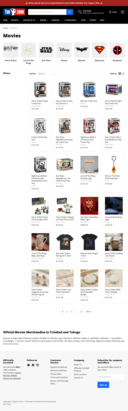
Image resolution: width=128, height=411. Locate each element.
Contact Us (78, 378)
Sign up (103, 384)
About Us (78, 364)
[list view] (123, 73)
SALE (102, 20)
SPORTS (14, 20)
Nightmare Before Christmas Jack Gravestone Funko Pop (39, 179)
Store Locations (80, 374)
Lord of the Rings (86, 181)
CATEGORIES (70, 20)
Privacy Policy (56, 374)
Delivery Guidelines (58, 370)
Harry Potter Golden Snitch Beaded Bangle (89, 292)
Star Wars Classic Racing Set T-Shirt (63, 254)
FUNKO (93, 20)
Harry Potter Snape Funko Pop (40, 102)
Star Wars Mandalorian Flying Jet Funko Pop (64, 139)
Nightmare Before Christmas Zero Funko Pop (88, 139)
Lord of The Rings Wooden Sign (88, 177)
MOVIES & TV (29, 20)
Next (88, 311)
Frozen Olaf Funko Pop (39, 138)
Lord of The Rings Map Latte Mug (39, 254)
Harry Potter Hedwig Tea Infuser (114, 254)
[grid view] (120, 73)
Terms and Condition (59, 377)
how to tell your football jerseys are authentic (12, 376)
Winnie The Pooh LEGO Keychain (112, 177)
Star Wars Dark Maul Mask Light (89, 218)
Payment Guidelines (58, 367)
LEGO (83, 20)
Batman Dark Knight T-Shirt (89, 254)
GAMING (55, 20)
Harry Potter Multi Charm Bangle (112, 290)
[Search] (69, 12)
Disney (34, 142)
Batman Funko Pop (88, 101)
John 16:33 (7, 404)
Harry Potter (36, 106)
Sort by (32, 74)
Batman (83, 103)
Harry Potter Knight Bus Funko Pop (113, 102)
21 (81, 311)
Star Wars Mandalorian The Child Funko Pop (63, 178)
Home (5, 28)
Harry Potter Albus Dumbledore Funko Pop (113, 139)
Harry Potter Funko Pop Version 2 (64, 102)
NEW (5, 20)
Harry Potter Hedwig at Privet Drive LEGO (65, 218)
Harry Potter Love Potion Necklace (63, 290)
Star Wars (59, 144)
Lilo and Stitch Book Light (113, 218)
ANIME (43, 20)
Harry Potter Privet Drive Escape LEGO (40, 218)
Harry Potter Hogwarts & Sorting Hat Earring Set (40, 292)
